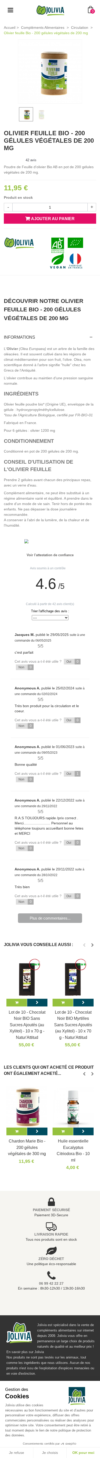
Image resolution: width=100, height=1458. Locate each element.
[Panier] (16, 1002)
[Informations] (37, 1002)
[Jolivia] (50, 10)
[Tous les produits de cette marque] (19, 242)
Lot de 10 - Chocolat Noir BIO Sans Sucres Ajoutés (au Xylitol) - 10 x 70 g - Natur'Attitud (27, 1025)
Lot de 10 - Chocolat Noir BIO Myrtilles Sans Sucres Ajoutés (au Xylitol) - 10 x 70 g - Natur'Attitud (73, 1025)
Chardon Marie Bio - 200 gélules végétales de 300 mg (27, 1147)
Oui (72, 661)
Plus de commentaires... (50, 918)
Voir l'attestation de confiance (50, 555)
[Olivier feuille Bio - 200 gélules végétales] (50, 71)
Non (25, 667)
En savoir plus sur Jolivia (25, 1352)
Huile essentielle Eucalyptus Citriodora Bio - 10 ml (73, 1150)
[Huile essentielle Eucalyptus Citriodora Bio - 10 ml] (73, 1107)
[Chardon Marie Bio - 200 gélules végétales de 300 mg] (26, 1107)
